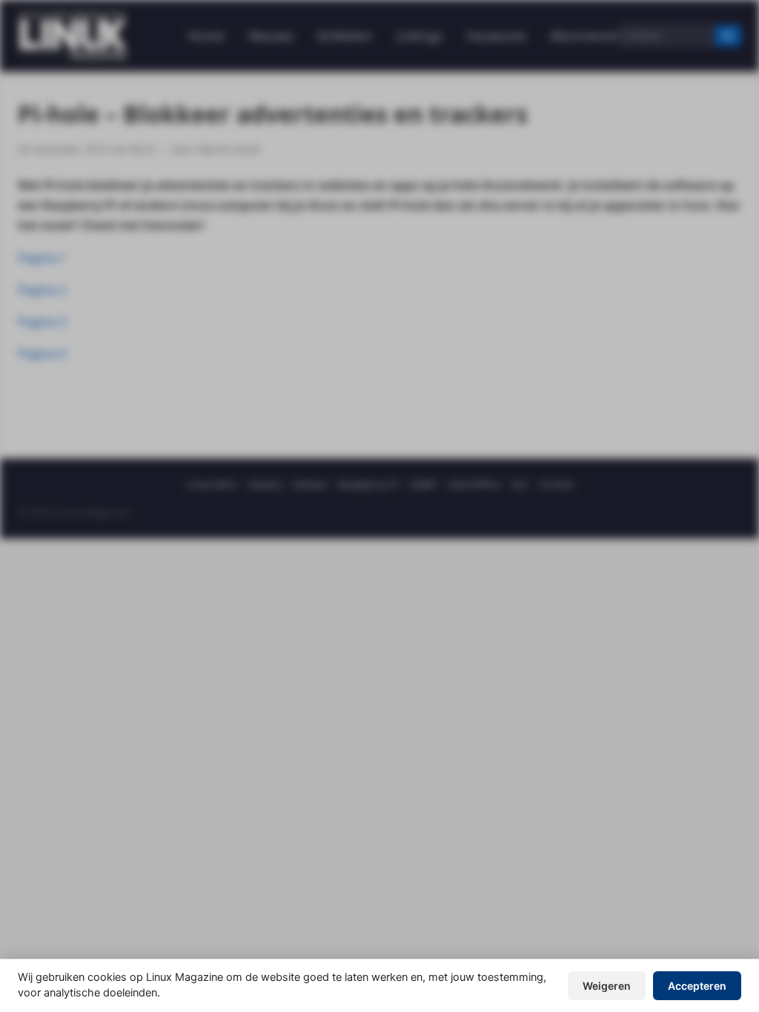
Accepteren (697, 985)
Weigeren (607, 985)
